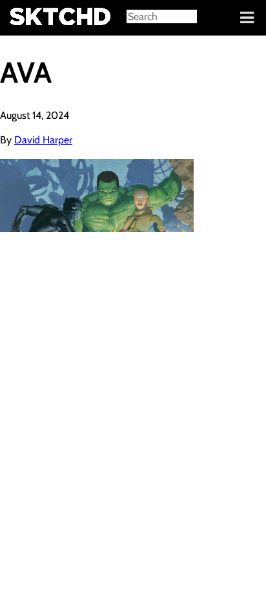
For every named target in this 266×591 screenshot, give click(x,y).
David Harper (43, 140)
